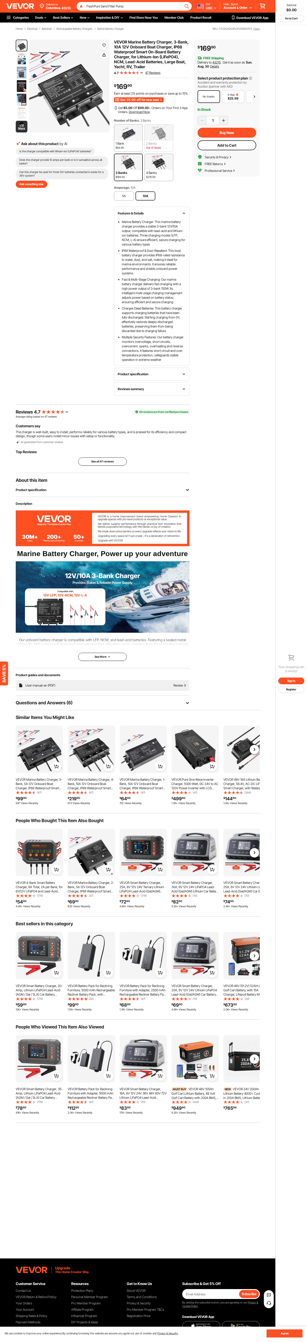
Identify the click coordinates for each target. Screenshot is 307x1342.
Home (19, 28)
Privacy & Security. (167, 1333)
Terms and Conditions (142, 1297)
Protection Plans (82, 1290)
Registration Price (138, 1316)
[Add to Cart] (56, 766)
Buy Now (227, 132)
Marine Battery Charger (110, 28)
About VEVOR (136, 1290)
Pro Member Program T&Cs (145, 1309)
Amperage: (122, 187)
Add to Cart (226, 145)
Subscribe (249, 1294)
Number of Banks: (127, 120)
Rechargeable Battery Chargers (74, 28)
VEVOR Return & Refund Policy (36, 1297)
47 (45, 416)
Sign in (291, 680)
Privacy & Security (139, 1303)
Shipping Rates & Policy (31, 1316)
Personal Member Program (89, 1297)
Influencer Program (84, 1316)
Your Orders (24, 1303)
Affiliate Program (82, 1309)
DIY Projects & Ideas (84, 1322)
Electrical (32, 28)
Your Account (25, 1309)
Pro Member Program (86, 1303)
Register (291, 689)
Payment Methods (28, 1322)
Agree (285, 1333)
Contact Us (23, 1290)
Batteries (47, 28)
